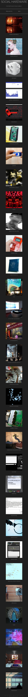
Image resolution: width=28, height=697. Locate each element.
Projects (9, 11)
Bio (19, 11)
